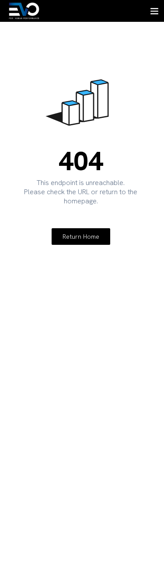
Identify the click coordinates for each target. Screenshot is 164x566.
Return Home (81, 236)
